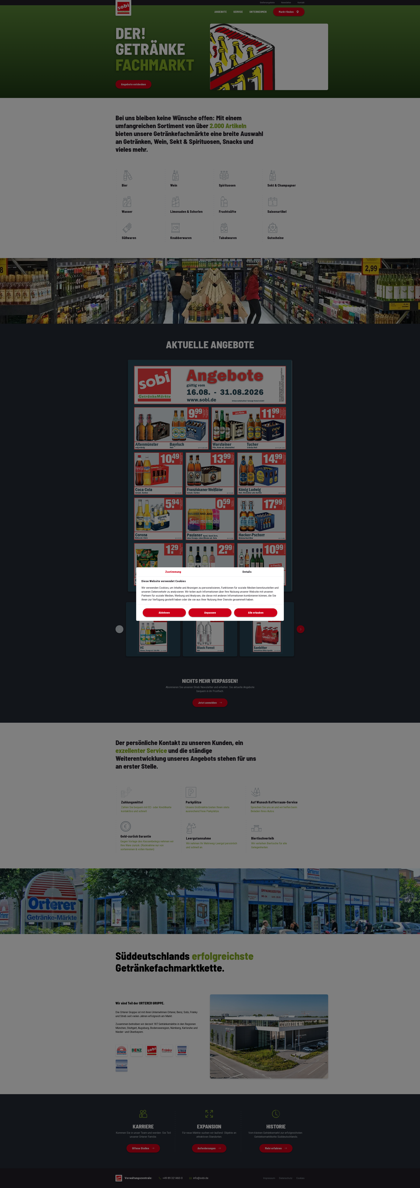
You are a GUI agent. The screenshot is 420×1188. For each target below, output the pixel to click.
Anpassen (210, 612)
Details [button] (247, 571)
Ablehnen (164, 612)
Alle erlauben (255, 612)
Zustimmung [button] (173, 571)
